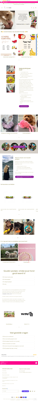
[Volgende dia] (23, 238)
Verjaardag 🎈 (26, 262)
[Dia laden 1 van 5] (15, 237)
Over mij (3, 385)
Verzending (4, 370)
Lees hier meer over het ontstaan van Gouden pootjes (23, 177)
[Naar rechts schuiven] (21, 60)
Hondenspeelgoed (26, 133)
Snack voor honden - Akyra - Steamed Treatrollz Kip (8, 209)
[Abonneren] (18, 391)
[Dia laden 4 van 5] (19, 237)
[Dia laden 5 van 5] (20, 237)
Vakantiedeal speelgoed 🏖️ (8, 57)
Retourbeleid (4, 372)
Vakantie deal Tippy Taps (26, 57)
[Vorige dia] (13, 238)
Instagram (5, 293)
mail (11, 293)
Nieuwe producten (24, 106)
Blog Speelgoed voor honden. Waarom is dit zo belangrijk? (10, 378)
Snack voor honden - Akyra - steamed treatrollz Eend (26, 209)
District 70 (26, 324)
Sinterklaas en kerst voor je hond (8, 383)
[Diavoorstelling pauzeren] (25, 238)
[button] (2, 8)
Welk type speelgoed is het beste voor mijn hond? (9, 381)
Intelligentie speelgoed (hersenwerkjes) (9, 133)
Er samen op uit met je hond (9, 262)
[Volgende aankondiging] (36, 4)
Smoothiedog (9, 324)
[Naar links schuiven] (17, 60)
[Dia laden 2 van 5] (16, 237)
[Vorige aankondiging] (2, 4)
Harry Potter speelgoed (19, 146)
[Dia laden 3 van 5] (18, 237)
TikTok (8, 293)
